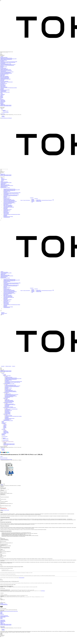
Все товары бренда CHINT (4, 604)
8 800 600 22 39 (3, 104)
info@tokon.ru (43, 590)
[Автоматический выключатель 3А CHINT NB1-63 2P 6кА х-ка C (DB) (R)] (9, 478)
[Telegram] (8, 452)
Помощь (1, 618)
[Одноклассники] (1, 452)
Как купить (5, 430)
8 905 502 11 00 (5, 105)
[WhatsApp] (6, 452)
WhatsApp (3, 116)
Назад (5, 374)
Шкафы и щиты (7, 399)
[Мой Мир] (3, 452)
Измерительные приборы (8, 415)
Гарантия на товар (2, 621)
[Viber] (5, 452)
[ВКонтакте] (0, 452)
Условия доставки (2, 620)
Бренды (1, 613)
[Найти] (1, 53)
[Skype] (7, 452)
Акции (1, 612)
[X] (4, 452)
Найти (1, 633)
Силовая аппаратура (8, 393)
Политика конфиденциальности (4, 616)
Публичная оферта (21, 577)
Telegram (3, 449)
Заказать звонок (6, 445)
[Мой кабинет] (0, 311)
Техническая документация (4, 615)
